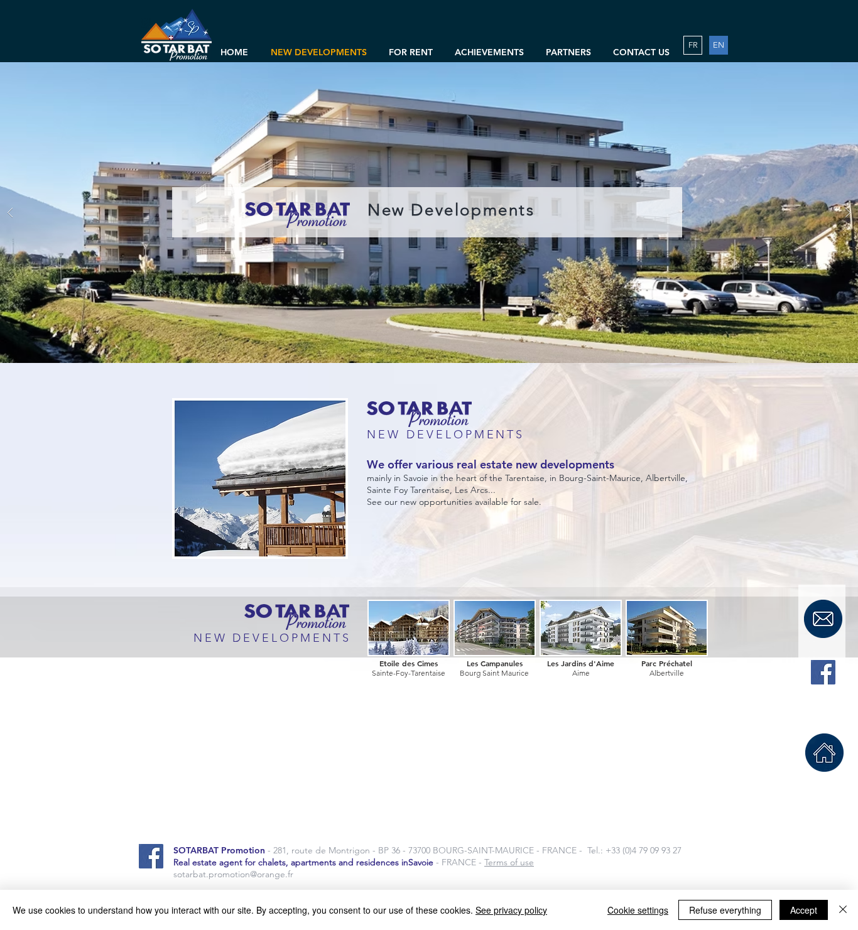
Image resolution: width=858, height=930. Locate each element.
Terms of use (509, 862)
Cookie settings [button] (637, 910)
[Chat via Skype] (824, 710)
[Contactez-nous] (823, 619)
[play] (828, 72)
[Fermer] (842, 910)
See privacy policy (511, 910)
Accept (803, 910)
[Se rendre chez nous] (824, 752)
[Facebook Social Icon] (823, 672)
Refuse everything (725, 910)
